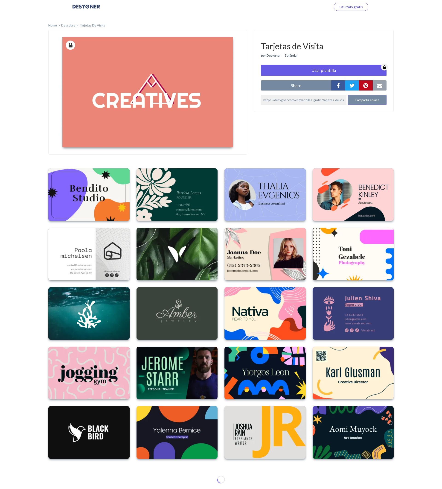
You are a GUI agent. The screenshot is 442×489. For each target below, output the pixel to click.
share (296, 85)
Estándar (291, 55)
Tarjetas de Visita (92, 25)
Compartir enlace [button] (367, 100)
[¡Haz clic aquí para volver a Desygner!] (86, 10)
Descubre (68, 25)
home (52, 25)
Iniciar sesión (315, 7)
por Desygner (271, 55)
